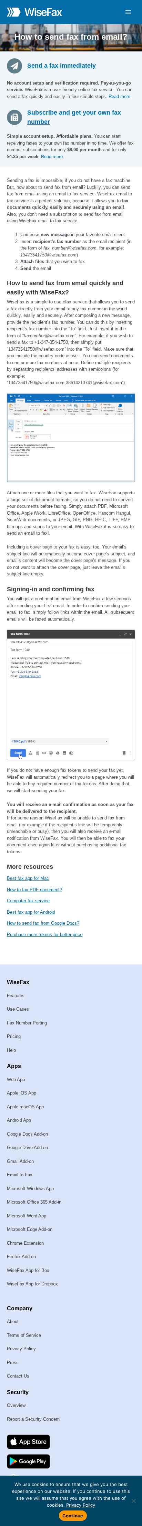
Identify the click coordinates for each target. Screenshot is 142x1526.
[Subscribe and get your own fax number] (17, 117)
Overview (16, 1405)
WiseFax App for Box (28, 1270)
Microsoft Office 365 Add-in (34, 1202)
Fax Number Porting (27, 1023)
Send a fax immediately (61, 65)
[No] (133, 1500)
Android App (19, 1120)
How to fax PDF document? (34, 889)
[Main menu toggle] (128, 12)
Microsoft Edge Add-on (29, 1229)
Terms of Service (24, 1335)
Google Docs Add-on (27, 1134)
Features (15, 995)
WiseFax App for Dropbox (32, 1283)
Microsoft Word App (26, 1215)
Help (11, 1050)
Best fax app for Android (31, 912)
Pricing (14, 1036)
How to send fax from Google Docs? (43, 923)
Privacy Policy (21, 1348)
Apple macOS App (25, 1106)
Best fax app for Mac (28, 878)
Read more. (120, 96)
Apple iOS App (21, 1093)
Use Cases (18, 1009)
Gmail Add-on (20, 1161)
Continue (72, 1515)
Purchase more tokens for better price (44, 934)
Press (13, 1362)
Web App (16, 1079)
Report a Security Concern (33, 1419)
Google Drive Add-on (27, 1147)
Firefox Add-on (21, 1256)
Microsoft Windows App (30, 1188)
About (13, 1321)
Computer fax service (28, 900)
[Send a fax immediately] (17, 65)
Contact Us (18, 1376)
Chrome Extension (25, 1243)
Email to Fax (19, 1174)
